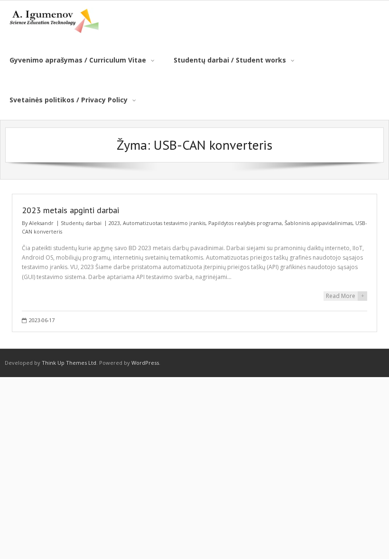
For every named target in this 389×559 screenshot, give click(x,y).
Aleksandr (41, 222)
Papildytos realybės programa (245, 222)
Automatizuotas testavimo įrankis (164, 222)
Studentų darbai (81, 222)
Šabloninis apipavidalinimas (318, 222)
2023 (114, 222)
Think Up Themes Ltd (69, 362)
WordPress (145, 362)
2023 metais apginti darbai (70, 210)
